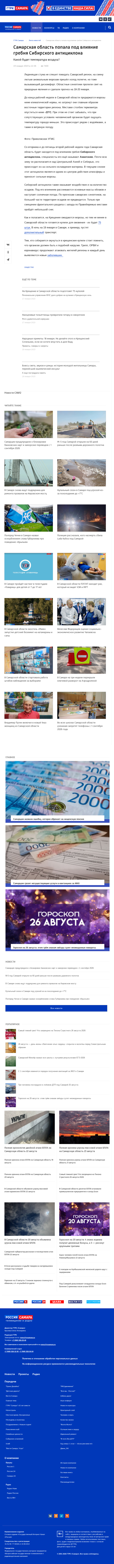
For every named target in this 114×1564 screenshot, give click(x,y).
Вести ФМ (11, 1498)
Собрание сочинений (14, 1439)
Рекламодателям (67, 1482)
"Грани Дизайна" (12, 1386)
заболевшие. (55, 255)
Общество (29, 267)
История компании (68, 1463)
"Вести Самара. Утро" (14, 1448)
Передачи (10, 1381)
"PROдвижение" (66, 1386)
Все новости (56, 1008)
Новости (36, 28)
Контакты (64, 1477)
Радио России (12, 1493)
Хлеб (8, 1444)
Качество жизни (67, 1420)
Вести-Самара (11, 1396)
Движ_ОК (64, 1448)
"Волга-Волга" (66, 1424)
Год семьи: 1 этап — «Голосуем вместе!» (76, 1444)
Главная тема (11, 1401)
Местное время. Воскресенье (18, 1415)
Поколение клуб (12, 1429)
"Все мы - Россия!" (67, 1391)
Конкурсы (49, 28)
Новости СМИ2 (12, 393)
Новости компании (68, 1468)
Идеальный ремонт (68, 1434)
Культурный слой (67, 1410)
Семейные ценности (14, 1434)
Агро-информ (66, 1401)
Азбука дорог (65, 1396)
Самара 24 (11, 1476)
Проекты (23, 1374)
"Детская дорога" (13, 1391)
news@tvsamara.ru (27, 1337)
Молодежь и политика (15, 1420)
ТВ (58, 28)
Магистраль (11, 1410)
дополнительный (34, 232)
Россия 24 (11, 1471)
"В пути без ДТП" (67, 1439)
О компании (78, 28)
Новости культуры (68, 1405)
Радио (66, 28)
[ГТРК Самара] (18, 29)
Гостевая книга (66, 1472)
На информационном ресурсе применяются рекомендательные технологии (58, 1364)
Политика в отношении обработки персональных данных (50, 1358)
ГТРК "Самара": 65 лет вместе (18, 1405)
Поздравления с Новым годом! (18, 1424)
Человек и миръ (66, 1415)
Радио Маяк (12, 1488)
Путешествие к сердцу (69, 1429)
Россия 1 (10, 1466)
